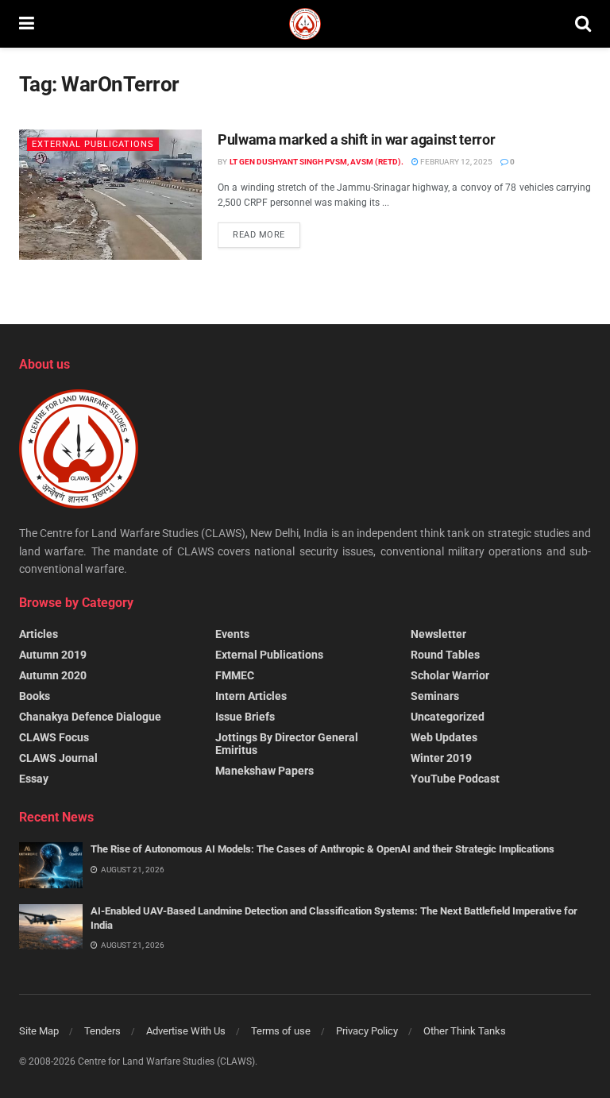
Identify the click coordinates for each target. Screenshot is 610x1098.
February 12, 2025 (455, 161)
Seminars (435, 696)
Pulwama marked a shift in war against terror (356, 139)
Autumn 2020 (53, 675)
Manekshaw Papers (264, 770)
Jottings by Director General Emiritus (286, 743)
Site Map (39, 1031)
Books (34, 696)
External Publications (93, 144)
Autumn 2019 (53, 654)
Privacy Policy (367, 1031)
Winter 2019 (441, 758)
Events (232, 634)
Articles (38, 634)
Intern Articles (251, 696)
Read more (259, 235)
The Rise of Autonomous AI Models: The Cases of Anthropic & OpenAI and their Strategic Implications (322, 849)
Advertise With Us (186, 1031)
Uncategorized (448, 716)
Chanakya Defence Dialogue (90, 716)
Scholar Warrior (450, 675)
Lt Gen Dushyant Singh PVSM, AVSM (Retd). (316, 161)
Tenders (102, 1031)
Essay (33, 778)
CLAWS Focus (54, 737)
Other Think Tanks (464, 1031)
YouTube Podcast (455, 778)
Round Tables (445, 654)
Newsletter (438, 634)
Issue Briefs (245, 716)
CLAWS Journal (58, 758)
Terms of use (281, 1031)
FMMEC (234, 675)
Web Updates (444, 737)
